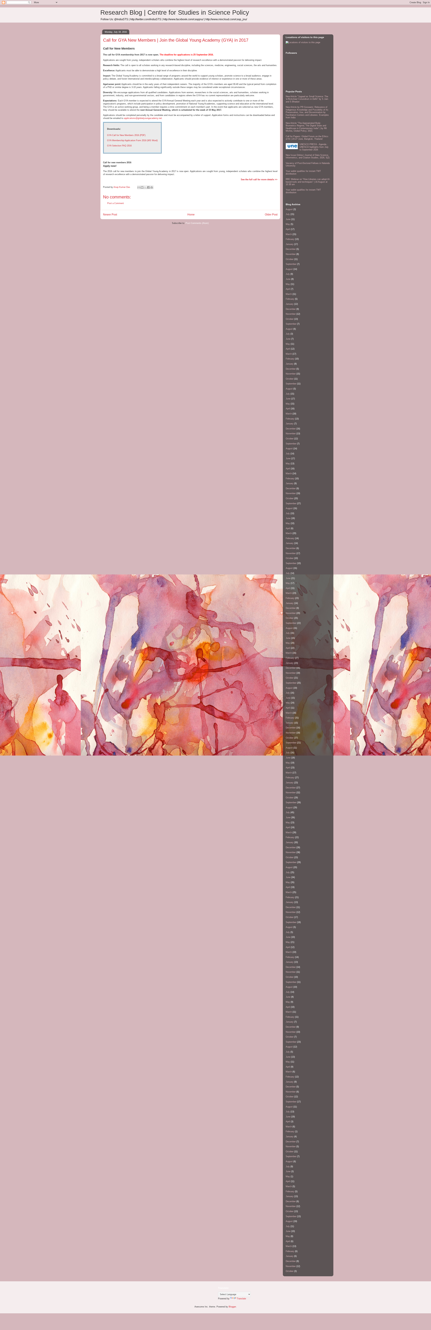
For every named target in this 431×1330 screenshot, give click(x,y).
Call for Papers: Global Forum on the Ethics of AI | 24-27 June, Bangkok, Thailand (307, 137)
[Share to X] (145, 187)
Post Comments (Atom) (197, 223)
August (289, 209)
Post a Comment (115, 203)
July (288, 214)
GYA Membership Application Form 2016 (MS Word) (132, 140)
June (288, 219)
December (291, 249)
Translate (241, 1298)
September (291, 264)
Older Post (271, 214)
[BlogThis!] (142, 187)
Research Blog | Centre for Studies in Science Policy (174, 12)
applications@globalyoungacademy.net (143, 118)
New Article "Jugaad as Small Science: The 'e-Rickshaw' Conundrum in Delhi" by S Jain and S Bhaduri (307, 99)
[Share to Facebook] (148, 187)
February (290, 239)
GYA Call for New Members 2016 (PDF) (126, 135)
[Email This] (139, 187)
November (291, 254)
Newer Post (110, 214)
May (288, 224)
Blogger (232, 1306)
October (289, 259)
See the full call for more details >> (259, 179)
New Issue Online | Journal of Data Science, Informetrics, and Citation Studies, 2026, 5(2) (307, 156)
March (289, 234)
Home (191, 214)
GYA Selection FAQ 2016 (119, 145)
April (288, 229)
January (289, 244)
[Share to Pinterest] (151, 187)
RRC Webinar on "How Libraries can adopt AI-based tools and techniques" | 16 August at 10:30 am (308, 182)
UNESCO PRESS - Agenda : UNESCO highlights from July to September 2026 (314, 147)
